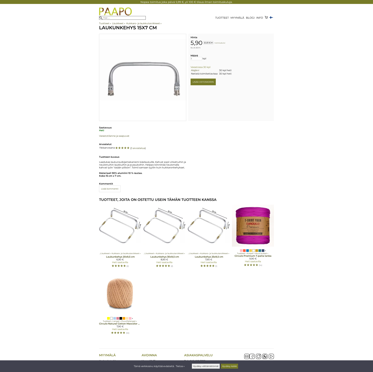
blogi (250, 17)
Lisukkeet (118, 23)
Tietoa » (180, 366)
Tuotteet (222, 17)
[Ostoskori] (266, 17)
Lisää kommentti (109, 188)
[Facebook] (252, 357)
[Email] (246, 358)
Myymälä (237, 17)
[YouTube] (271, 357)
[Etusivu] (115, 14)
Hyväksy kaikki (229, 366)
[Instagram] (258, 357)
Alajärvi (195, 70)
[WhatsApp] (265, 357)
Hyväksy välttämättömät (206, 366)
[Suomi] (272, 17)
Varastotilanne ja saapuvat (114, 136)
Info (259, 17)
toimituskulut (220, 43)
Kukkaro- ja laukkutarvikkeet (144, 23)
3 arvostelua (138, 148)
